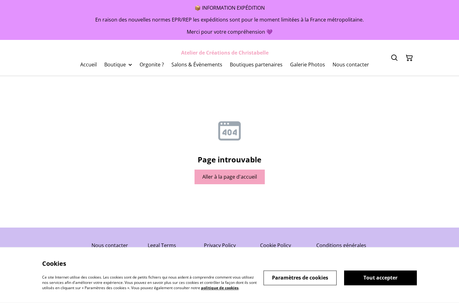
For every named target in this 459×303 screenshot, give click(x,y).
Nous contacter (109, 245)
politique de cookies (220, 287)
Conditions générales (341, 245)
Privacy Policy (220, 245)
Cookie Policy (275, 245)
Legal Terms (162, 245)
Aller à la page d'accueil (229, 176)
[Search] (394, 58)
